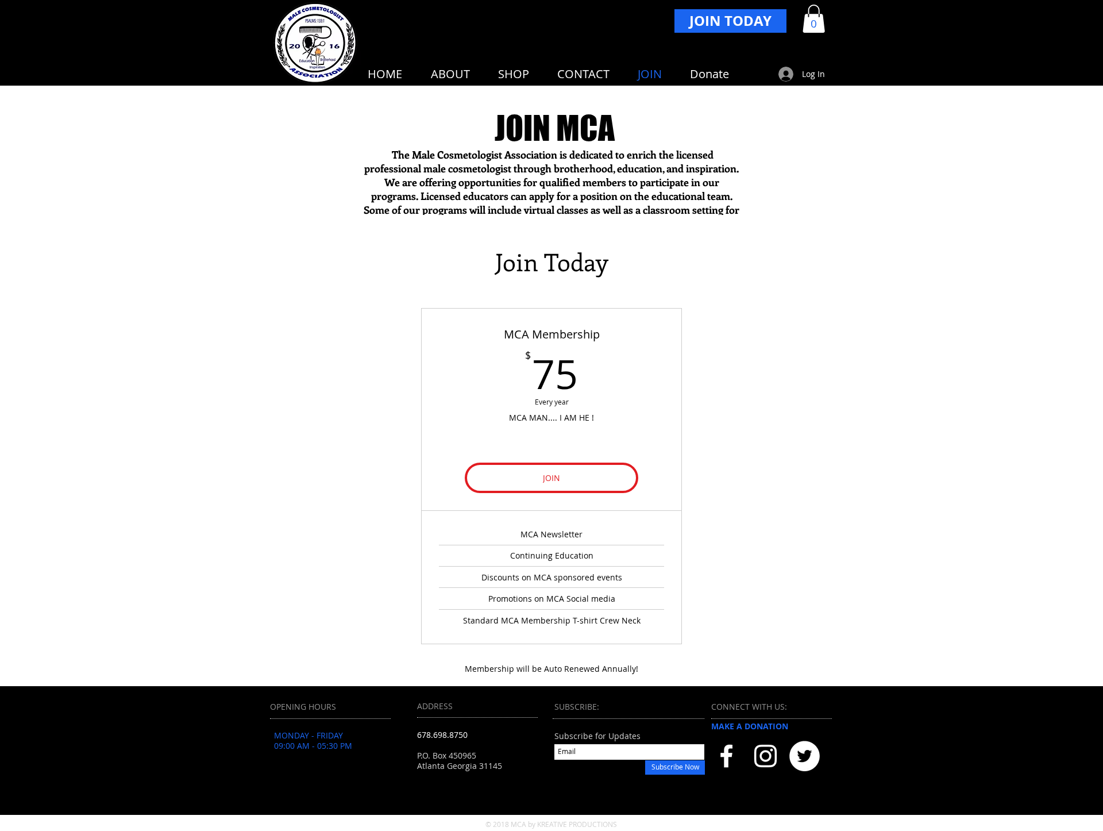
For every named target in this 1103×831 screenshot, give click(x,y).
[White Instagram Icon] (765, 756)
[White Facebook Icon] (726, 756)
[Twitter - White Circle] (804, 756)
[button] (814, 19)
